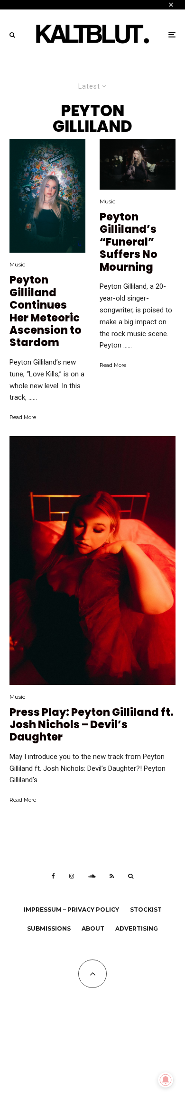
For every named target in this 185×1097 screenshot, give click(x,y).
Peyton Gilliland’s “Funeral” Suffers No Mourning (128, 242)
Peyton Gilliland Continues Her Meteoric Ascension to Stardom (45, 311)
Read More (22, 417)
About (93, 928)
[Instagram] (71, 876)
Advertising (136, 928)
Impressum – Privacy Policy (71, 909)
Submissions (49, 928)
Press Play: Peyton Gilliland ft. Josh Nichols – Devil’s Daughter (91, 725)
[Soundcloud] (91, 876)
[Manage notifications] (165, 1080)
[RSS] (111, 876)
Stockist (146, 909)
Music (17, 264)
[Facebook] (53, 876)
